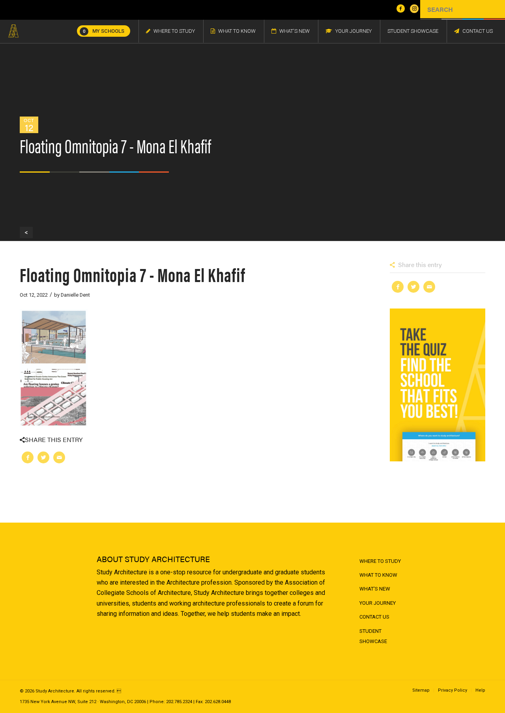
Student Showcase (373, 636)
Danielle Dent (75, 295)
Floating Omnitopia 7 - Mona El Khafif (132, 274)
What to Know (378, 575)
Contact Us (374, 617)
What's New (374, 589)
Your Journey (377, 603)
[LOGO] (13, 31)
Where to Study (380, 561)
